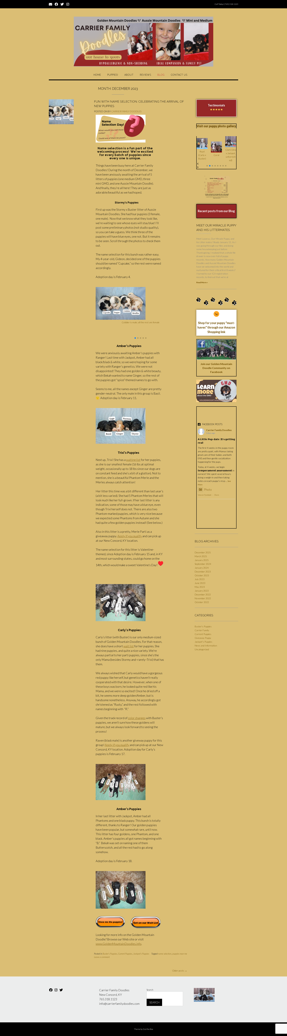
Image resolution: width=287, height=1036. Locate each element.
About (129, 74)
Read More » (202, 282)
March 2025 (201, 556)
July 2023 (199, 579)
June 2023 (200, 583)
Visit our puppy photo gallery (216, 126)
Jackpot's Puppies (141, 953)
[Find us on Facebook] (56, 4)
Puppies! (112, 74)
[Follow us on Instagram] (67, 4)
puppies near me (179, 953)
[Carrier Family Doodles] (143, 42)
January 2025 (202, 560)
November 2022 (203, 598)
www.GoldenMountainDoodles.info (118, 944)
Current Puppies (125, 953)
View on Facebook (204, 495)
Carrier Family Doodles (126, 111)
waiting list (133, 460)
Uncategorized (202, 649)
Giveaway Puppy (203, 637)
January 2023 (202, 590)
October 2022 (202, 602)
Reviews (145, 74)
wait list (128, 646)
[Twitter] (61, 991)
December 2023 (203, 571)
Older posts (179, 970)
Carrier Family (202, 630)
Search (149, 989)
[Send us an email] (50, 4)
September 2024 (203, 563)
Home (97, 74)
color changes (136, 718)
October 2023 (202, 575)
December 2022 (203, 594)
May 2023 (200, 586)
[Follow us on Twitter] (62, 4)
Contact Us (179, 74)
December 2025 (203, 552)
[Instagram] (56, 991)
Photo (208, 489)
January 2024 (202, 567)
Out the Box (148, 1029)
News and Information (206, 645)
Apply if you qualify (129, 536)
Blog (161, 74)
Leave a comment (102, 957)
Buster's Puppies (110, 953)
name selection (164, 953)
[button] (135, 338)
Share (216, 495)
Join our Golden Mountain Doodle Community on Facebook (216, 367)
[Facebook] (51, 991)
